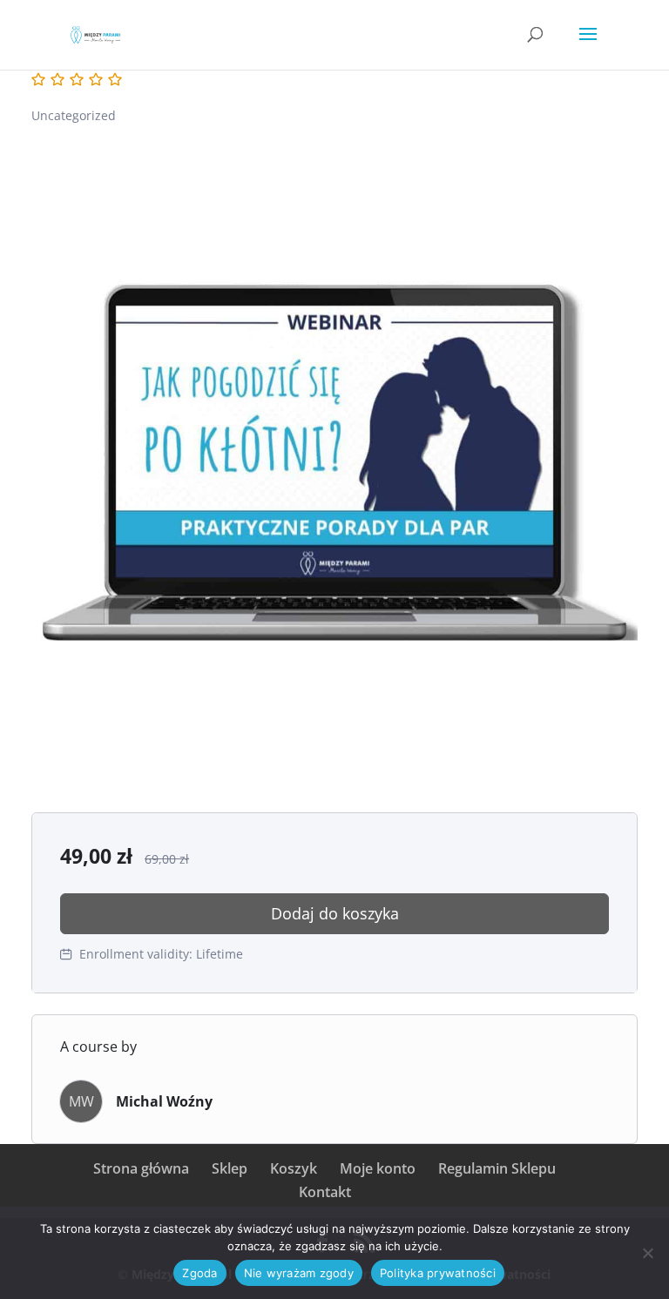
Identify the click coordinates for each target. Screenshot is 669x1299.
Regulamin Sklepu (497, 1168)
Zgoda (199, 1273)
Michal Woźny (164, 1101)
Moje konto (378, 1168)
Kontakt (325, 1191)
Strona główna (141, 1168)
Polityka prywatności (438, 1273)
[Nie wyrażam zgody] (647, 1253)
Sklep (229, 1168)
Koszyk (293, 1168)
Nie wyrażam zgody (299, 1273)
